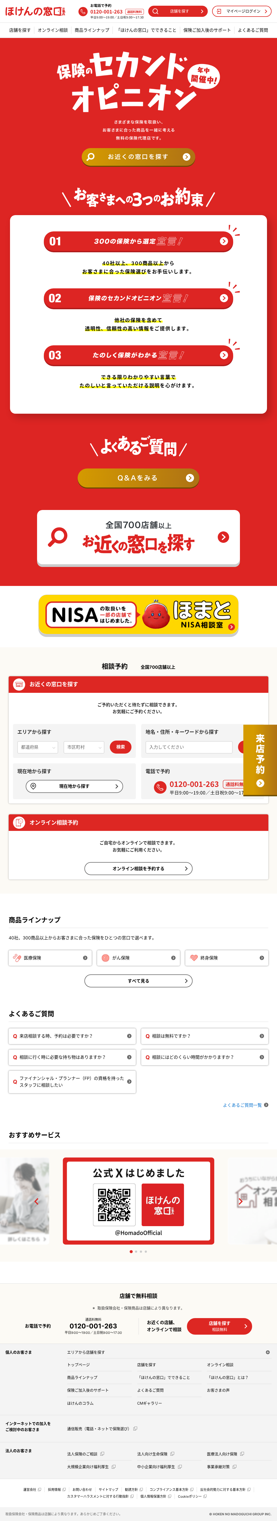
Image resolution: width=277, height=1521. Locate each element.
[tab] (131, 1251)
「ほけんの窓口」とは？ (228, 1377)
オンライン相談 (53, 30)
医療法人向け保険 (222, 1454)
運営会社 (29, 1490)
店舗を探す (20, 30)
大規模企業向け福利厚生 (88, 1466)
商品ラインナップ (92, 30)
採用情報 (54, 1490)
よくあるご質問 (253, 30)
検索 (120, 747)
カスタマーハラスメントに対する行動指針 (98, 1496)
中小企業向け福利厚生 (156, 1466)
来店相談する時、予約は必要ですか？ (56, 1036)
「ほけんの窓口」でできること (146, 30)
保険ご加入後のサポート (207, 30)
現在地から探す (74, 786)
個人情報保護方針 (153, 1496)
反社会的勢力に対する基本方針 (223, 1490)
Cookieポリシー (190, 1496)
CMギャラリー (149, 1403)
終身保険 (209, 958)
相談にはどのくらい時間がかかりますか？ (193, 1057)
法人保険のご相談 (82, 1454)
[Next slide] (240, 1201)
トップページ (78, 1364)
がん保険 (121, 958)
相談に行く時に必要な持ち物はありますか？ (62, 1057)
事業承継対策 (219, 1466)
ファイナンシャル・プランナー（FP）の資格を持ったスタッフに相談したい (71, 1082)
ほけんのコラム (80, 1403)
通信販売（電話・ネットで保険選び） (99, 1428)
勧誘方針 (131, 1490)
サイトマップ (108, 1490)
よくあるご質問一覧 (242, 1105)
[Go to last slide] (36, 1201)
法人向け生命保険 (153, 1454)
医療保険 (32, 958)
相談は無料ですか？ (171, 1036)
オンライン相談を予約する (138, 868)
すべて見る (138, 981)
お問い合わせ (82, 1490)
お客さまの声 (218, 1390)
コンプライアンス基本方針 (169, 1490)
